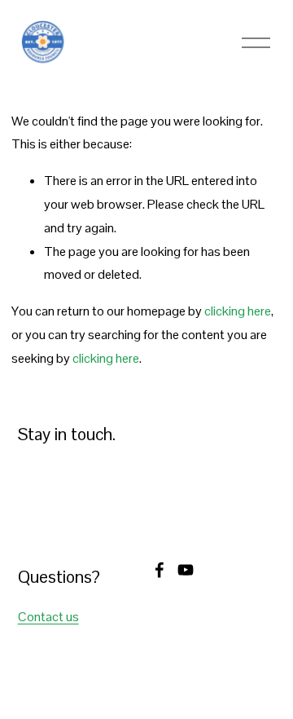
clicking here (237, 311)
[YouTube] (185, 570)
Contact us (48, 616)
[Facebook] (159, 570)
